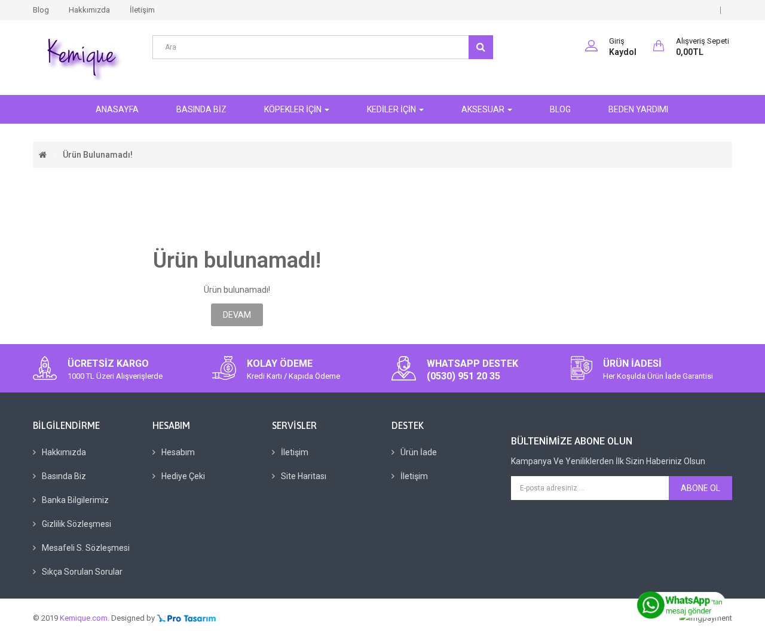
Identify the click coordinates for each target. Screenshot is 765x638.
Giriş (617, 40)
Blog (41, 9)
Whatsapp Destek (472, 363)
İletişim (142, 9)
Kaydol (623, 52)
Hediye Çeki (183, 476)
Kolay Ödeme (280, 363)
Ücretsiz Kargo (108, 363)
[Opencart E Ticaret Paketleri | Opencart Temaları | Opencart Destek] (186, 618)
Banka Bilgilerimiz (75, 500)
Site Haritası (303, 476)
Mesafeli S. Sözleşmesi (86, 548)
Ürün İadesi (632, 363)
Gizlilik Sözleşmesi (76, 524)
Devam (237, 315)
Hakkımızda (89, 9)
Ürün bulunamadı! (98, 155)
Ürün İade (418, 452)
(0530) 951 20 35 (463, 376)
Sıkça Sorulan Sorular (82, 571)
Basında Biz (64, 476)
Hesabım (178, 452)
